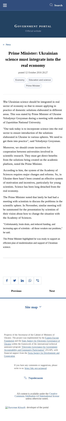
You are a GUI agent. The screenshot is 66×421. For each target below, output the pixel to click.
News (8, 45)
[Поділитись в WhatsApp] (30, 280)
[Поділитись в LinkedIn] (22, 280)
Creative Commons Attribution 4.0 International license (37, 394)
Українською (35, 378)
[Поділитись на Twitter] (14, 280)
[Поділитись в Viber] (37, 280)
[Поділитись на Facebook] (7, 280)
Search (58, 5)
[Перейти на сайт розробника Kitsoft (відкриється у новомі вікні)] (15, 407)
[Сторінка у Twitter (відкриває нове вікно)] (25, 385)
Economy (19, 80)
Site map (31, 307)
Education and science (40, 80)
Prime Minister (33, 85)
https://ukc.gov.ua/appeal (36, 368)
